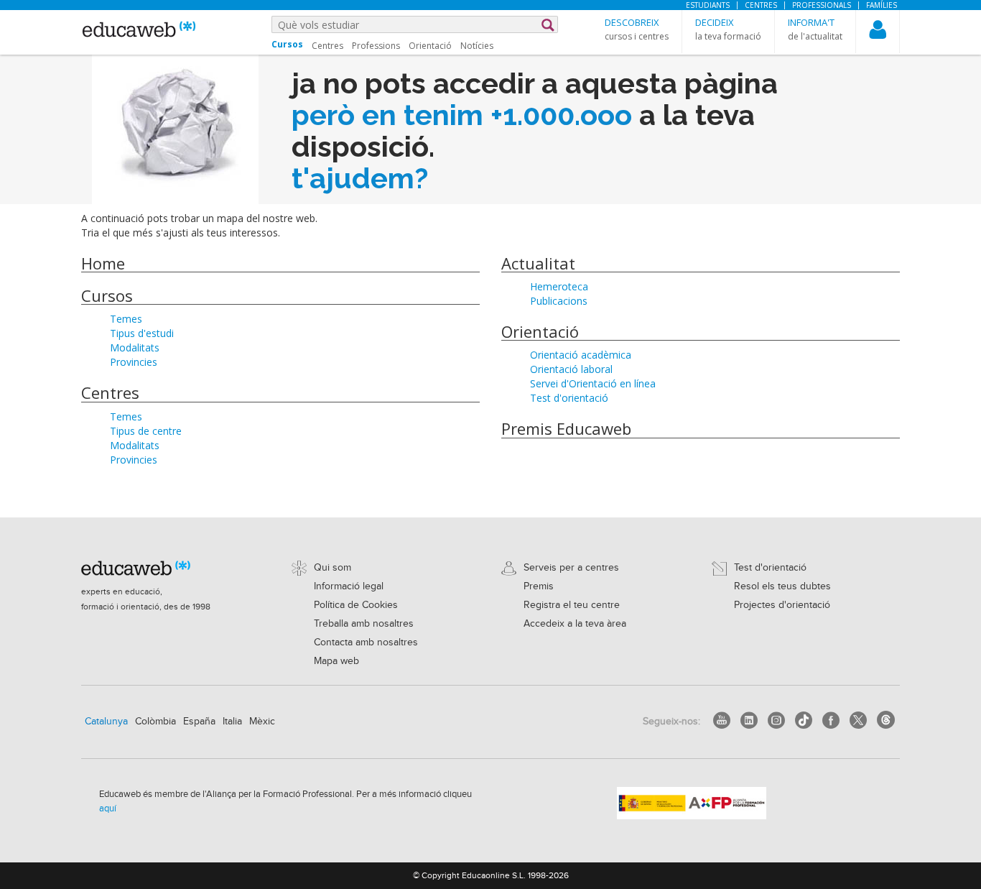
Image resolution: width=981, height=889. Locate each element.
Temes (126, 319)
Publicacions (558, 301)
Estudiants (708, 5)
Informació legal (348, 586)
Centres (761, 5)
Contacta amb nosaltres (366, 642)
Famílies (881, 5)
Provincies (133, 362)
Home (103, 263)
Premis (539, 586)
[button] (637, 29)
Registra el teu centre (572, 605)
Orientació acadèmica (580, 354)
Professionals (821, 5)
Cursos (107, 295)
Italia (232, 721)
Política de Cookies (356, 605)
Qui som (332, 568)
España (199, 721)
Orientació (430, 46)
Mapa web (336, 661)
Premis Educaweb (566, 428)
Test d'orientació (569, 398)
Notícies (476, 46)
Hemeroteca (559, 286)
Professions (376, 46)
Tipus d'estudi (142, 333)
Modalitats (134, 347)
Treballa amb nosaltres (364, 624)
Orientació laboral (571, 369)
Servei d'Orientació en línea (593, 383)
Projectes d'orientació (782, 605)
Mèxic (262, 721)
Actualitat (538, 263)
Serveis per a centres (571, 568)
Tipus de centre (146, 431)
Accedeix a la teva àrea (575, 624)
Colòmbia (155, 721)
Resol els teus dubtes (782, 586)
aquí (107, 808)
